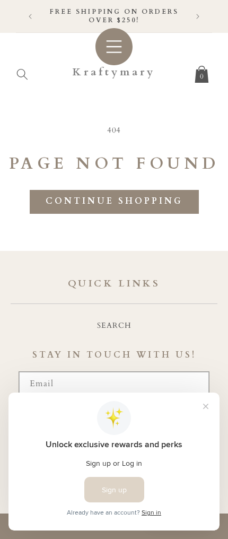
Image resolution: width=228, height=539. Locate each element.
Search (114, 325)
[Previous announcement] (30, 16)
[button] (22, 72)
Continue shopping (114, 201)
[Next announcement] (197, 16)
